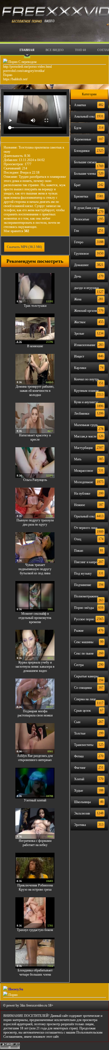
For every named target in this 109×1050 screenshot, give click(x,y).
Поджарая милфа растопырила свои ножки (35, 713)
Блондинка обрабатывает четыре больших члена (35, 972)
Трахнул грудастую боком (35, 930)
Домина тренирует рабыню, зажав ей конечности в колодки (35, 391)
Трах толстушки (35, 306)
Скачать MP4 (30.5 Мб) (24, 247)
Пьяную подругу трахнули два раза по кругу (35, 522)
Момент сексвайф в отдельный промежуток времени (34, 618)
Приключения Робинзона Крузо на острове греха (35, 887)
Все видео (55, 50)
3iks (22, 1005)
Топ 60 (80, 50)
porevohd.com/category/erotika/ (24, 71)
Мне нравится (16, 231)
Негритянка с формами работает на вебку (35, 843)
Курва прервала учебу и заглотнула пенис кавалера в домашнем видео (34, 666)
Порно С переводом (22, 62)
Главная (27, 50)
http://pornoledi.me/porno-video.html (27, 67)
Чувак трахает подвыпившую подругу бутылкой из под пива (34, 569)
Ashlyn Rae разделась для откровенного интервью (35, 758)
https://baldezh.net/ (15, 79)
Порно (7, 75)
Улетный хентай (35, 800)
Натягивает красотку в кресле (35, 437)
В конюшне (35, 346)
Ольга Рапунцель (35, 480)
